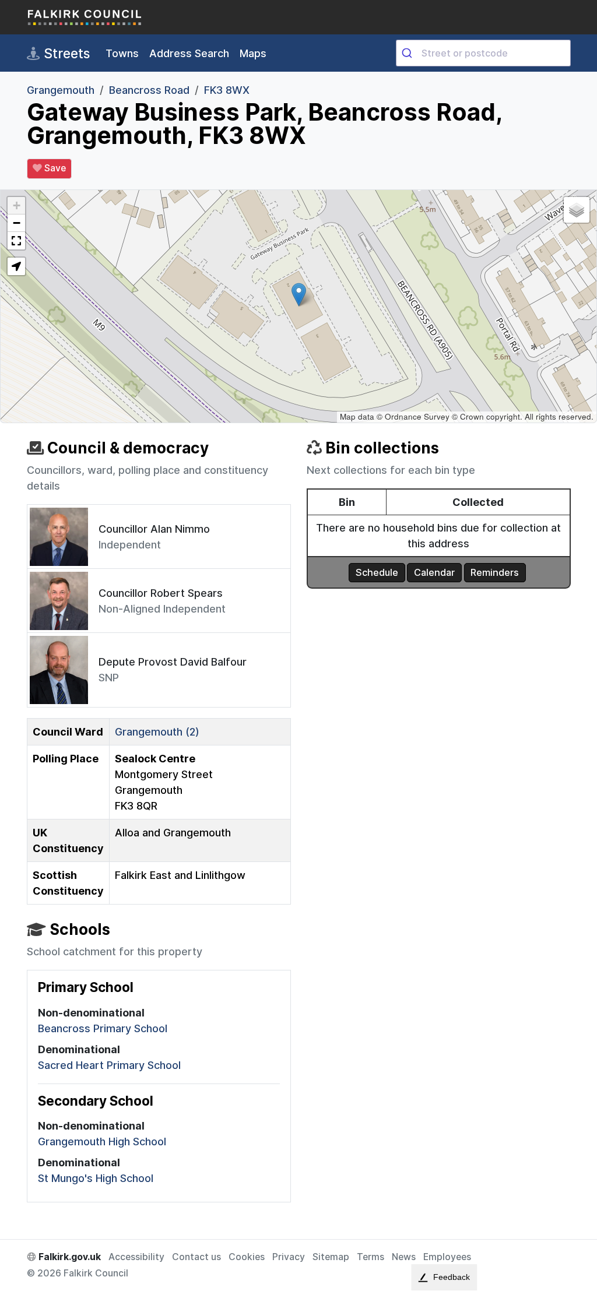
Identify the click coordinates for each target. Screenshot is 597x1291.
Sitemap (330, 1256)
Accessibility (136, 1256)
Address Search (189, 53)
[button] (299, 295)
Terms (370, 1256)
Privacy (288, 1256)
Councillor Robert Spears (161, 593)
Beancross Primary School (102, 1028)
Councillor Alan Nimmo (154, 529)
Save (54, 168)
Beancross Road (149, 90)
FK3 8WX (227, 90)
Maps (253, 53)
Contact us (196, 1256)
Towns (122, 53)
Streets (65, 53)
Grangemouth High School (102, 1141)
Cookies (247, 1256)
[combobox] (483, 53)
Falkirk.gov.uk (68, 1256)
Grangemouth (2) (157, 732)
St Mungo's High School (95, 1178)
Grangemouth (60, 90)
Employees (447, 1256)
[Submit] (409, 53)
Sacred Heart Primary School (109, 1065)
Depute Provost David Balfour (173, 662)
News (404, 1256)
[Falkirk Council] (85, 17)
